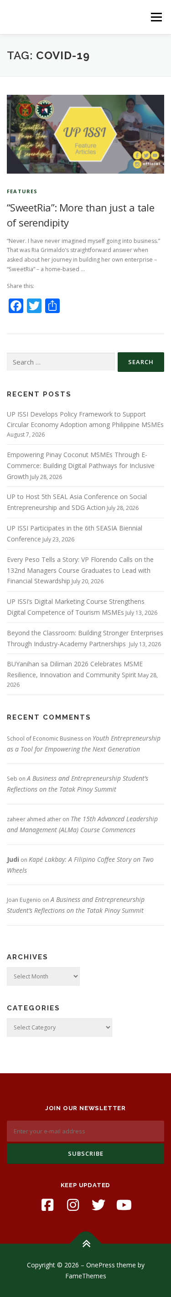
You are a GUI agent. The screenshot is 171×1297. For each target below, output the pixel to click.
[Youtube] (124, 1205)
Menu (155, 17)
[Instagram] (73, 1205)
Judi (13, 859)
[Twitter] (98, 1205)
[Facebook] (47, 1205)
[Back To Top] (85, 1243)
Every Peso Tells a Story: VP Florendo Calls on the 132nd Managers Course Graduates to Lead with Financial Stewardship (80, 570)
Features (22, 191)
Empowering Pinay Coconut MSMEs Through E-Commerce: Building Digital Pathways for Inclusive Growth (81, 465)
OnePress (100, 1265)
